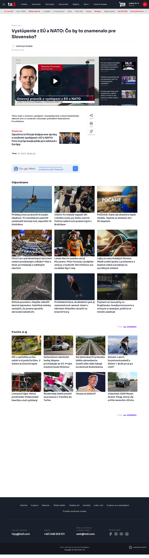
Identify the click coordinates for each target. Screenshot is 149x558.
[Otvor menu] (4, 4)
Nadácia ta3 (74, 505)
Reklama (45, 505)
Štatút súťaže (59, 505)
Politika (24, 4)
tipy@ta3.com (21, 534)
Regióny (76, 4)
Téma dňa (79, 11)
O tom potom (58, 11)
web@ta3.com (85, 534)
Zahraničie (49, 4)
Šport (86, 4)
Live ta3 (10, 11)
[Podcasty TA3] (122, 4)
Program (34, 505)
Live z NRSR (21, 11)
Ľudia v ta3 (98, 505)
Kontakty (86, 505)
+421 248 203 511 (54, 534)
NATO (23, 153)
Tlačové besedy (100, 4)
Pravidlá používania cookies (74, 511)
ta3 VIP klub (122, 11)
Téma (70, 11)
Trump (88, 11)
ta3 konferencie (137, 11)
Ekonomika (63, 4)
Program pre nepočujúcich (118, 505)
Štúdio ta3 (16, 25)
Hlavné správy (109, 11)
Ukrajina (97, 11)
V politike (46, 11)
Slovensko (36, 4)
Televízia (23, 505)
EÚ (19, 153)
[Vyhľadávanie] (145, 4)
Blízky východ (34, 11)
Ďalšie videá (106, 59)
